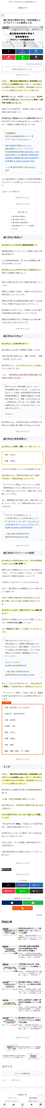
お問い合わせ (32, 1101)
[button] (36, 57)
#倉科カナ (32, 152)
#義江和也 (25, 158)
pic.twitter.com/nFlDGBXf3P (22, 527)
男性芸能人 (7, 869)
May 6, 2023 (24, 537)
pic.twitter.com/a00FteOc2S (15, 665)
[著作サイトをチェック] (12, 903)
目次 (19, 212)
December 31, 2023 (26, 675)
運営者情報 (33, 1098)
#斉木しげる (15, 155)
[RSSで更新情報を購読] (22, 908)
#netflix (8, 527)
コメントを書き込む (22, 1073)
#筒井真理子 (34, 158)
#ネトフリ (35, 524)
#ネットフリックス (23, 524)
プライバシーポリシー (12, 1101)
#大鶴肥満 (16, 158)
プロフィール (12, 1098)
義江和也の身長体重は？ (21, 222)
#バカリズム (27, 145)
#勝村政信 (25, 155)
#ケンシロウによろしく (21, 139)
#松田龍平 (13, 145)
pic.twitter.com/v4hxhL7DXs (24, 161)
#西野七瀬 (23, 152)
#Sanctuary (11, 524)
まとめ (15, 229)
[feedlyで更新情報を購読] (33, 903)
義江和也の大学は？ (19, 219)
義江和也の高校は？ (19, 216)
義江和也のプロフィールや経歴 (23, 226)
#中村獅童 (9, 161)
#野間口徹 (33, 155)
